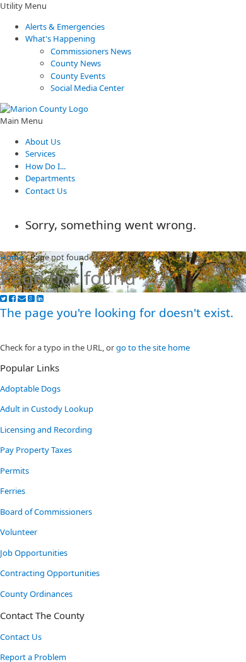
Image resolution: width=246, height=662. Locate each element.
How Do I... (45, 166)
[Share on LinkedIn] (40, 298)
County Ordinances (36, 593)
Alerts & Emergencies (65, 26)
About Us (43, 141)
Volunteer (18, 532)
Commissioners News (90, 51)
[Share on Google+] (31, 298)
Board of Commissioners (46, 511)
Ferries (12, 490)
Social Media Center (87, 87)
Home (11, 257)
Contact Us (46, 190)
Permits (14, 470)
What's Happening (60, 38)
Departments (50, 178)
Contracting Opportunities (50, 573)
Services (40, 153)
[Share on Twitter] (3, 298)
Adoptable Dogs (30, 388)
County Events (77, 75)
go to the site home (153, 347)
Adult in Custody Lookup (46, 408)
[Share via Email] (22, 298)
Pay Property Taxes (36, 449)
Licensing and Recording (46, 429)
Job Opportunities (33, 552)
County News (75, 63)
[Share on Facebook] (12, 298)
